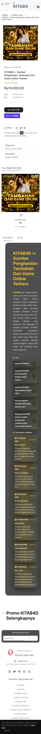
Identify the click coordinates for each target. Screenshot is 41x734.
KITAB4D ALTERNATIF (20, 706)
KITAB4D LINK (20, 702)
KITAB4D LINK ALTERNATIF (20, 710)
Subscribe (31, 638)
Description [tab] (8, 238)
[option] (20, 201)
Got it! (7, 730)
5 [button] (25, 226)
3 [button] (20, 226)
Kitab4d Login (20, 220)
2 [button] (18, 226)
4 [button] (22, 226)
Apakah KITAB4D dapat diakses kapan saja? (23, 390)
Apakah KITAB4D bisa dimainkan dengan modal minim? (22, 375)
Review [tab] (20, 238)
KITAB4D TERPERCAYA (20, 718)
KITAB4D (5, 15)
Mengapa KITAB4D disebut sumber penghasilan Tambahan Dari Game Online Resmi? (23, 420)
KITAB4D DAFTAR (20, 697)
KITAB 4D (20, 689)
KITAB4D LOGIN (16, 15)
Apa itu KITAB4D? (22, 363)
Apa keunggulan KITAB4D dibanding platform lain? (23, 404)
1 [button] (15, 226)
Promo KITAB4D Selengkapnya (21, 616)
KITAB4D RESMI (20, 714)
